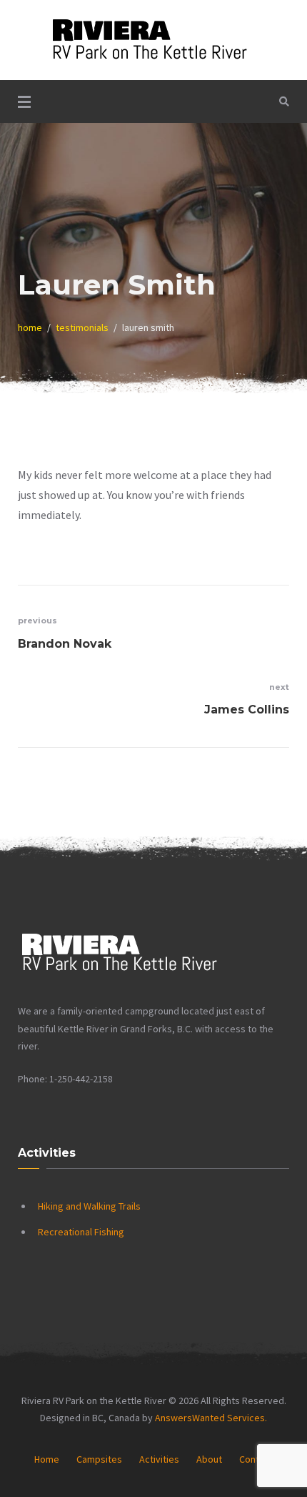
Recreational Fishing (81, 1231)
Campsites (99, 1459)
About (209, 1459)
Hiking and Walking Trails (89, 1206)
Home (46, 1459)
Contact (256, 1459)
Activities (159, 1459)
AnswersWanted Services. (211, 1417)
